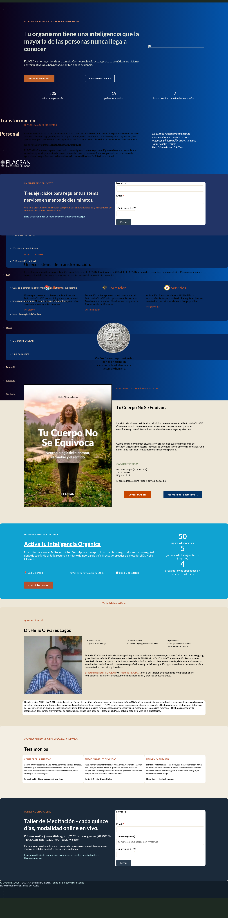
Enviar (123, 222)
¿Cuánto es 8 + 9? (127, 848)
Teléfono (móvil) (126, 836)
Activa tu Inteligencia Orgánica (62, 543)
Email (120, 195)
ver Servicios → (154, 306)
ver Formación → (94, 309)
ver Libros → (31, 309)
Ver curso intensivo (100, 78)
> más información (38, 584)
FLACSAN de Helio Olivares (35, 882)
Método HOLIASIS (131, 672)
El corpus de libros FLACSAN (100, 672)
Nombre (121, 183)
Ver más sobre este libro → (182, 494)
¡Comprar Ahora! (137, 494)
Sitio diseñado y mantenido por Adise (19, 885)
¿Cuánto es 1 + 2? (127, 207)
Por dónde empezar (39, 78)
